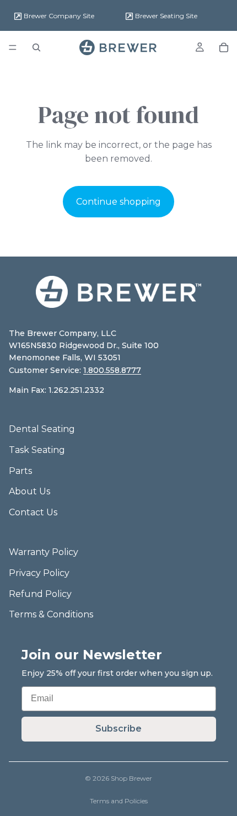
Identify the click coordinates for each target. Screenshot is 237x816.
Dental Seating (42, 429)
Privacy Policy (39, 573)
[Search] (36, 47)
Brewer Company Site (58, 16)
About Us (29, 491)
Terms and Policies (119, 801)
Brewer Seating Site (165, 16)
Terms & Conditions (51, 614)
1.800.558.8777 (112, 370)
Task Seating (37, 450)
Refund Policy (40, 594)
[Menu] (12, 47)
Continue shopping (118, 201)
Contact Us (33, 512)
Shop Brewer (131, 778)
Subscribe (118, 728)
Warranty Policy (43, 552)
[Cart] (224, 47)
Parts (20, 471)
